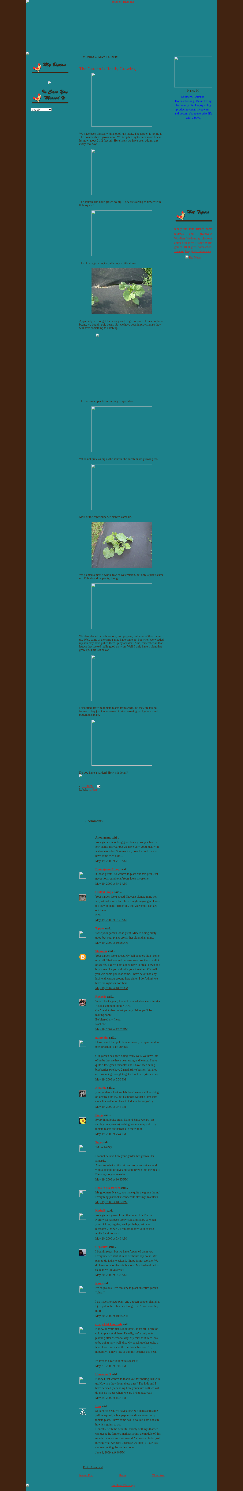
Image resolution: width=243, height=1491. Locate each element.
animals (178, 242)
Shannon (101, 951)
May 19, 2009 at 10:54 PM (111, 1202)
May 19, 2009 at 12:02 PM (111, 1029)
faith (191, 228)
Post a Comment (93, 1467)
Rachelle (100, 996)
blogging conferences (198, 251)
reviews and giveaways (193, 233)
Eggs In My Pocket (107, 1187)
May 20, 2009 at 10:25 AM (111, 1315)
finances (189, 242)
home (209, 228)
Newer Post (86, 1475)
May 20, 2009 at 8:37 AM (111, 1275)
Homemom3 (103, 1374)
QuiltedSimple (104, 892)
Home (122, 1475)
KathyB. (100, 1210)
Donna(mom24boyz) (108, 869)
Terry (99, 1142)
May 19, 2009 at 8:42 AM (111, 883)
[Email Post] (97, 786)
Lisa (98, 1406)
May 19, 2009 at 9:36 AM (111, 920)
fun (185, 228)
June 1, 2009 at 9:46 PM (110, 1452)
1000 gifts (190, 247)
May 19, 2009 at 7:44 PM (110, 1106)
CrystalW (101, 1247)
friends (200, 228)
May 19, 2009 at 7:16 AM (111, 861)
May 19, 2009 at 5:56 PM (110, 1079)
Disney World (203, 242)
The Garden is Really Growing (107, 68)
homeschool (205, 247)
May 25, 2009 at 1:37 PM (110, 1397)
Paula (99, 1115)
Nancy (99, 1283)
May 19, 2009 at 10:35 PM (111, 1179)
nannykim (101, 1037)
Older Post (158, 1475)
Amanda (101, 1087)
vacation (179, 251)
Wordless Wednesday (187, 238)
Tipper (99, 928)
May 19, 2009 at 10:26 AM (111, 942)
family (178, 228)
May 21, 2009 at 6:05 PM (110, 1366)
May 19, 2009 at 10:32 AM (111, 988)
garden (93, 789)
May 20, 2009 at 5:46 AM (111, 1238)
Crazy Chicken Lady (108, 1324)
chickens (207, 238)
